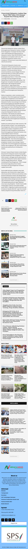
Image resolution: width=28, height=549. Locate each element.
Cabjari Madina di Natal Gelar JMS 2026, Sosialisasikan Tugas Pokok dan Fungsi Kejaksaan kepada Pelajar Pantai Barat (18, 411)
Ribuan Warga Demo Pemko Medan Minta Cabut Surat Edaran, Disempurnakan (18, 274)
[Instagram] (6, 519)
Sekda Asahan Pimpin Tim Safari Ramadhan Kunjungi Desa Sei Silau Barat (21, 209)
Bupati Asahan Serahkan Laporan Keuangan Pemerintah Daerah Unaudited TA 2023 (6, 210)
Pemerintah (7, 10)
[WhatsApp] (11, 23)
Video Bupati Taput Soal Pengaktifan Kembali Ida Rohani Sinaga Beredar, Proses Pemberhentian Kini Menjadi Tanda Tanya (13, 292)
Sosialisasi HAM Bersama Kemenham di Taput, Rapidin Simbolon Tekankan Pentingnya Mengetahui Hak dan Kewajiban (14, 299)
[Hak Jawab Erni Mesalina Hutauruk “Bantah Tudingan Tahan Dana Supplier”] (5, 246)
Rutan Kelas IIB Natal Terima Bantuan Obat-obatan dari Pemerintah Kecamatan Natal (14, 321)
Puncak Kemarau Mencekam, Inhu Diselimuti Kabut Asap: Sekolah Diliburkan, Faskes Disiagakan (7, 396)
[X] (5, 23)
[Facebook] (2, 23)
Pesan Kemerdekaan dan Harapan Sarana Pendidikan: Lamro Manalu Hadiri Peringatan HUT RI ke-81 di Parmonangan (13, 336)
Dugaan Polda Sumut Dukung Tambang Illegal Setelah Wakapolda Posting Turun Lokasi (17, 256)
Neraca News (7, 18)
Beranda (2, 10)
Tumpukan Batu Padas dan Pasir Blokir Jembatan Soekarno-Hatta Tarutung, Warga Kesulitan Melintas (13, 306)
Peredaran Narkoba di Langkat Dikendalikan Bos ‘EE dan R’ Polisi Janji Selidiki (18, 237)
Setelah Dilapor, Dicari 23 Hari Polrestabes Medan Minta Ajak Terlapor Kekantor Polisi (17, 265)
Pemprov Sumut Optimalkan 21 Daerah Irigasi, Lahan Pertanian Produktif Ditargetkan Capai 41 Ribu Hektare (18, 431)
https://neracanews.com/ (14, 225)
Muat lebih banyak (13, 279)
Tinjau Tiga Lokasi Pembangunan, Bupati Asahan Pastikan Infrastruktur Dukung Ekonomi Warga (20, 396)
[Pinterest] (8, 23)
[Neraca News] (2, 19)
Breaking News (13, 253)
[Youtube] (13, 519)
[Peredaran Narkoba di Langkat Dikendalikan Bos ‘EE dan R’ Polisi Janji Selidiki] (5, 237)
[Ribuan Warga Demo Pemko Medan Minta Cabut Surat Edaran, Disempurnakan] (5, 274)
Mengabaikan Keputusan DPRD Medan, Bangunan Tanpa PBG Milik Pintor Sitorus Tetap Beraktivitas (20, 378)
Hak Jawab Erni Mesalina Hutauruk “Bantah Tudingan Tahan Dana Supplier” (18, 247)
